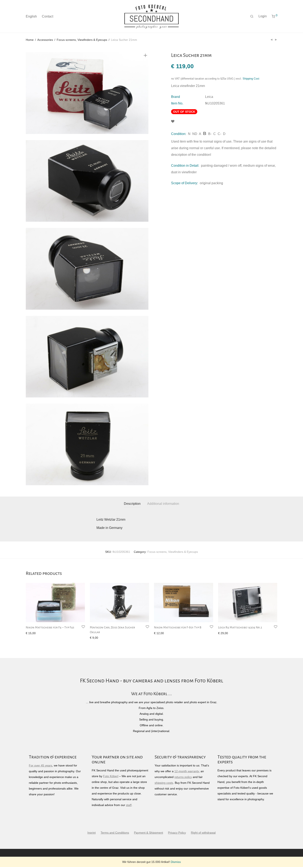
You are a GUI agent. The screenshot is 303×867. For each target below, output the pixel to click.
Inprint (91, 832)
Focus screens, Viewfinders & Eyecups (82, 39)
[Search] (252, 16)
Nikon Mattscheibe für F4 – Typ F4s (50, 627)
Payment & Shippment (148, 832)
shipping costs (164, 782)
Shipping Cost (251, 78)
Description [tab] (132, 503)
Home (30, 39)
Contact (47, 16)
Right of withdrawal (203, 832)
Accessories (45, 39)
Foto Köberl (110, 776)
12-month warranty (186, 771)
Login (262, 16)
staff (129, 805)
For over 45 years (40, 765)
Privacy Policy (177, 832)
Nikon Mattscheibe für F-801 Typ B (177, 627)
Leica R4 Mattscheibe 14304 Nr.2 (240, 627)
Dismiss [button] (176, 861)
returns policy (183, 777)
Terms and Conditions (115, 832)
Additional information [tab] (163, 503)
